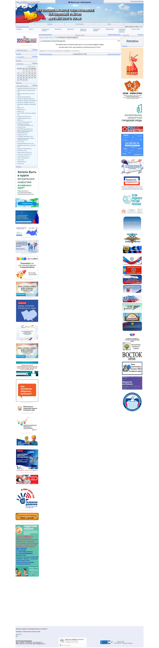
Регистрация (79, 24)
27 (18, 79)
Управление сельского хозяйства (122, 30)
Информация (110, 29)
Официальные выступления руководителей (25, 139)
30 (26, 79)
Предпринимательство (24, 143)
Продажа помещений (23, 148)
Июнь (51, 37)
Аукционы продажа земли (25, 102)
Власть (31, 29)
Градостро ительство (83, 29)
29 (23, 79)
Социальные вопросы (45, 29)
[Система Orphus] (73, 646)
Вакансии (20, 109)
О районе (19, 29)
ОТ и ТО (20, 141)
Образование (21, 132)
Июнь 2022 (31, 66)
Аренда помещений (23, 97)
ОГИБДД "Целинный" (23, 136)
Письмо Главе (135, 29)
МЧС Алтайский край (23, 131)
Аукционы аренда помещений (26, 100)
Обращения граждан (96, 29)
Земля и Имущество (23, 122)
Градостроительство (23, 116)
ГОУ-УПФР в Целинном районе (26, 113)
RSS (141, 26)
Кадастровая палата (23, 152)
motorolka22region (75, 51)
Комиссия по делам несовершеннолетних (23, 124)
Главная (49, 24)
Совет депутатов (22, 156)
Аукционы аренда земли (24, 98)
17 (29, 75)
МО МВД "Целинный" (23, 129)
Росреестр (20, 150)
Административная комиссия (26, 88)
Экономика (58, 29)
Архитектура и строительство (26, 90)
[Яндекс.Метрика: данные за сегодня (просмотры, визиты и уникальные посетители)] (127, 642)
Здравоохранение (22, 118)
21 (21, 77)
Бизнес (19, 107)
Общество (20, 134)
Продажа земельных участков (26, 145)
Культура (20, 127)
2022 (46, 37)
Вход (109, 24)
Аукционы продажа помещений (26, 104)
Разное (19, 163)
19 (35, 75)
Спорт (19, 159)
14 (21, 75)
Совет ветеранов (22, 158)
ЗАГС (19, 120)
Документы (70, 29)
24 (29, 77)
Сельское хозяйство (23, 154)
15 (23, 75)
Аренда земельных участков (25, 93)
